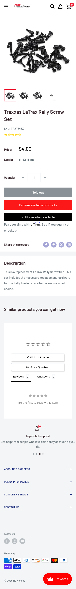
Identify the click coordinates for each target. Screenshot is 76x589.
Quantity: (10, 177)
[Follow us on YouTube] (22, 541)
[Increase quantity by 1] (45, 177)
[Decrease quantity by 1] (23, 177)
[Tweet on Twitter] (61, 244)
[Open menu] (6, 6)
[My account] (60, 6)
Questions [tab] (43, 376)
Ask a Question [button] (39, 367)
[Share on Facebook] (46, 244)
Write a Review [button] (39, 357)
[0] (68, 6)
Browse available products (38, 205)
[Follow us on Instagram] (14, 541)
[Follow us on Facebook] (7, 541)
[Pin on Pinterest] (54, 244)
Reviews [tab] (18, 376)
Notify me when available (38, 217)
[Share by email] (69, 244)
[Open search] (52, 6)
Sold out (38, 192)
